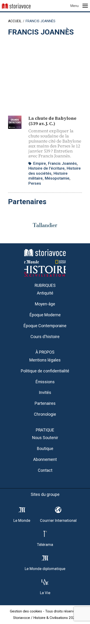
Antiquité (45, 293)
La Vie (45, 593)
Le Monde (21, 520)
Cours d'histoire (45, 336)
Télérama (45, 544)
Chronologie (45, 414)
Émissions (45, 381)
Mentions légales (45, 360)
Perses (34, 183)
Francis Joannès (62, 163)
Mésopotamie (57, 178)
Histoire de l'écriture (46, 168)
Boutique (45, 448)
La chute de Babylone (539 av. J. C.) (52, 121)
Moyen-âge (45, 303)
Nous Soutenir (45, 437)
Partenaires (45, 403)
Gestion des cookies (26, 611)
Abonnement (45, 459)
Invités (45, 392)
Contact (45, 470)
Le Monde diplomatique (45, 569)
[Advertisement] (45, 74)
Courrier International (58, 520)
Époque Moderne (45, 314)
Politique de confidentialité (45, 370)
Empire (39, 163)
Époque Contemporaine (45, 325)
